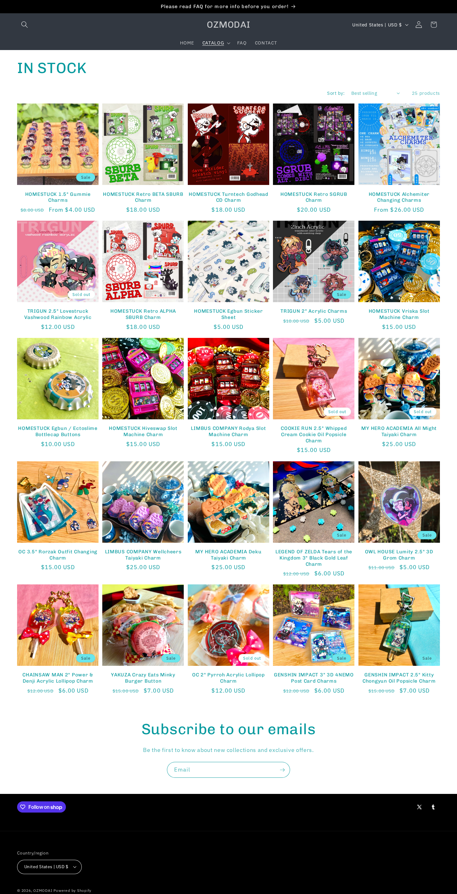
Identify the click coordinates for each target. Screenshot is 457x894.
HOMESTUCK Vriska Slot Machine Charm (399, 314)
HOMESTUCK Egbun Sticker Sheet (228, 314)
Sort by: (335, 93)
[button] (24, 24)
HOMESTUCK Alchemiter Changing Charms (399, 197)
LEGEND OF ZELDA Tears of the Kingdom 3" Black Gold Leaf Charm (313, 558)
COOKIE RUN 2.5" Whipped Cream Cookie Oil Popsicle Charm (314, 434)
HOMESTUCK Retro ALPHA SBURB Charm (143, 314)
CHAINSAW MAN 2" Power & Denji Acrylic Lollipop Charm (57, 678)
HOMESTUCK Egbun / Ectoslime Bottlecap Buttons (57, 431)
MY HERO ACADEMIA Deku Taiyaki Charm (228, 555)
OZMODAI (42, 890)
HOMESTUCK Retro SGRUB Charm (313, 197)
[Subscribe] (282, 770)
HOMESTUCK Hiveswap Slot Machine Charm (143, 431)
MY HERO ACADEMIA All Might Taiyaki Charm (399, 431)
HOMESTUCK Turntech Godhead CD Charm (228, 197)
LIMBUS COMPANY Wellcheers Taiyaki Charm (143, 555)
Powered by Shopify (72, 890)
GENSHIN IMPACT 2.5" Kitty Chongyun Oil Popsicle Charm (399, 678)
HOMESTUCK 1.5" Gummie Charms (58, 197)
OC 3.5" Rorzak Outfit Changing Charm (57, 555)
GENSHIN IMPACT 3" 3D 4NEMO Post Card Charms (314, 678)
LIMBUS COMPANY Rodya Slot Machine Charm (228, 431)
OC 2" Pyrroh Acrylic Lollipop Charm (228, 678)
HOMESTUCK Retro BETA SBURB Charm (143, 197)
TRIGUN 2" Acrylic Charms (313, 311)
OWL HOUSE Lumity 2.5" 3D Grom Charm (399, 555)
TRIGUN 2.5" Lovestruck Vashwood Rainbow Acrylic (58, 314)
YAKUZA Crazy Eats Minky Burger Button (143, 678)
